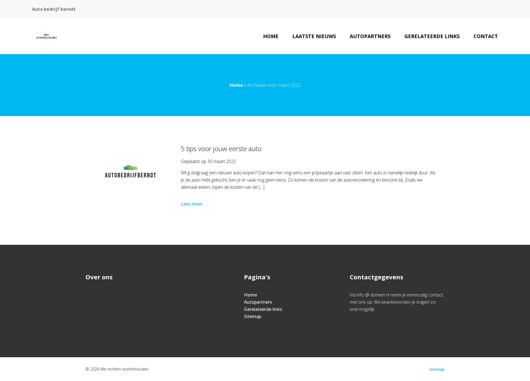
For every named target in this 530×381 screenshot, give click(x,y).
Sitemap (252, 316)
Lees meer (191, 204)
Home (271, 36)
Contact (485, 36)
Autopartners (370, 36)
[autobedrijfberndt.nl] (46, 36)
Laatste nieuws (314, 36)
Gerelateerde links (432, 36)
